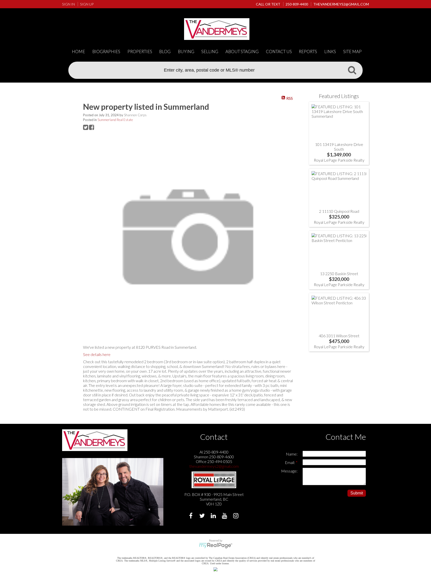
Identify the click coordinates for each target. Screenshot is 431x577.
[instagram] (236, 516)
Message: (289, 470)
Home (78, 51)
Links (330, 51)
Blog (165, 51)
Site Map (352, 51)
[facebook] (191, 516)
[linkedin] (213, 516)
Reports (308, 51)
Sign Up (87, 4)
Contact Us (279, 51)
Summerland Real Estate (115, 120)
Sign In (68, 4)
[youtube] (225, 516)
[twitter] (202, 516)
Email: (290, 462)
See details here (96, 354)
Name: (292, 454)
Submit (356, 493)
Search (352, 70)
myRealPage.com (215, 545)
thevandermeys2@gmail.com (214, 466)
